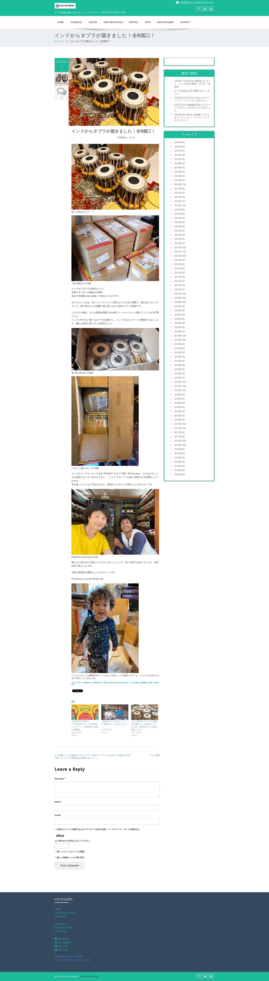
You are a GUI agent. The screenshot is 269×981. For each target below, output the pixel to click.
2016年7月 (179, 457)
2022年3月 (179, 234)
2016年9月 (179, 449)
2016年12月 (180, 440)
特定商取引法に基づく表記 (68, 956)
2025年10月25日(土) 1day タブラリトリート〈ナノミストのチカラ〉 (192, 99)
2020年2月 (179, 327)
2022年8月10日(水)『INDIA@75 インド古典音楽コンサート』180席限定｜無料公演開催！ (84, 725)
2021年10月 (180, 255)
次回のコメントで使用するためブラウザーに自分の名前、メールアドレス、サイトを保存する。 (99, 829)
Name (58, 801)
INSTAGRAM (64, 942)
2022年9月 (179, 209)
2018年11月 (180, 386)
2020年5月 (179, 314)
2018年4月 (179, 407)
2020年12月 (180, 293)
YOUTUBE (62, 949)
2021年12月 (180, 247)
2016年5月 (179, 466)
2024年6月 (179, 171)
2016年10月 (180, 445)
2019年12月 (180, 335)
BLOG (132, 137)
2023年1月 (179, 201)
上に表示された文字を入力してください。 (73, 840)
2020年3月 (179, 323)
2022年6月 (179, 222)
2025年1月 (179, 159)
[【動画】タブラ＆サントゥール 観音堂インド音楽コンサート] (114, 712)
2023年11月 (180, 184)
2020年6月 (179, 310)
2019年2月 (179, 373)
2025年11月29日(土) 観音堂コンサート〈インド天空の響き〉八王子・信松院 (192, 84)
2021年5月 (179, 272)
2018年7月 (179, 398)
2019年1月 (179, 377)
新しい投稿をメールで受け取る (70, 857)
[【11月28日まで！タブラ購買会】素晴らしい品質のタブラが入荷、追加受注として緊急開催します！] (144, 712)
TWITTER (62, 946)
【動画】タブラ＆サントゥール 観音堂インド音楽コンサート (114, 724)
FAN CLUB (60, 931)
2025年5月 (179, 155)
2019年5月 (179, 361)
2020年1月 (179, 331)
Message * (60, 778)
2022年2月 (179, 239)
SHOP (148, 22)
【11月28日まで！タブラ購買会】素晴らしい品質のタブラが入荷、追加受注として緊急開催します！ (144, 725)
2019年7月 (179, 352)
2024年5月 (179, 176)
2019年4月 (179, 365)
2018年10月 (180, 390)
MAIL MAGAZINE (165, 22)
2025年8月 (179, 146)
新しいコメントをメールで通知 (70, 851)
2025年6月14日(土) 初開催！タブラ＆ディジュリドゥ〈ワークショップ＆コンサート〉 (192, 117)
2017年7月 (179, 432)
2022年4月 (179, 230)
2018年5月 (179, 403)
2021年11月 (180, 251)
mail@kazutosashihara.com (196, 2)
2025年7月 (179, 150)
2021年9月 (179, 260)
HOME (60, 22)
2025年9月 (179, 142)
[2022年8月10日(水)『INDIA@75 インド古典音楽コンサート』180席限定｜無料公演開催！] (84, 712)
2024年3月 (179, 180)
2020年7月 (179, 306)
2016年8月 (179, 453)
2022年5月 (179, 226)
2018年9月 (179, 394)
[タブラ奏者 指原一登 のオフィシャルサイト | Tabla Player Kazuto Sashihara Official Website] (65, 5)
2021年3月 (179, 281)
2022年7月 (179, 218)
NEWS (58, 909)
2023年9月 (179, 188)
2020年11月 (180, 297)
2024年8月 (179, 163)
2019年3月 (179, 369)
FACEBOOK (63, 938)
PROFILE (133, 22)
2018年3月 (179, 411)
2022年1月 (179, 243)
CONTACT (185, 22)
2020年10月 (180, 302)
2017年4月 (179, 436)
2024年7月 (179, 167)
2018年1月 (179, 419)
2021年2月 (179, 285)
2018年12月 (180, 382)
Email (58, 815)
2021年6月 (179, 268)
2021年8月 (179, 264)
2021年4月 (179, 276)
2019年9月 (179, 344)
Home (58, 41)
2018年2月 (179, 415)
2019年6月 (179, 356)
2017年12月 (180, 424)
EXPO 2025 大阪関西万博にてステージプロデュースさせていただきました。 (192, 107)
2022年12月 (180, 205)
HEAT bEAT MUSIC (113, 22)
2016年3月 (179, 474)
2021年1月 (179, 289)
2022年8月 (179, 213)
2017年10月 (180, 428)
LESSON (93, 22)
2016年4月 (179, 470)
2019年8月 (179, 348)
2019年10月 (180, 339)
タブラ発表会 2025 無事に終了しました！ (191, 92)
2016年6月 (179, 461)
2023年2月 (179, 197)
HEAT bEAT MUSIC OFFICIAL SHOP (73, 960)
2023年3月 (179, 192)
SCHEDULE (76, 22)
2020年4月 (179, 318)
